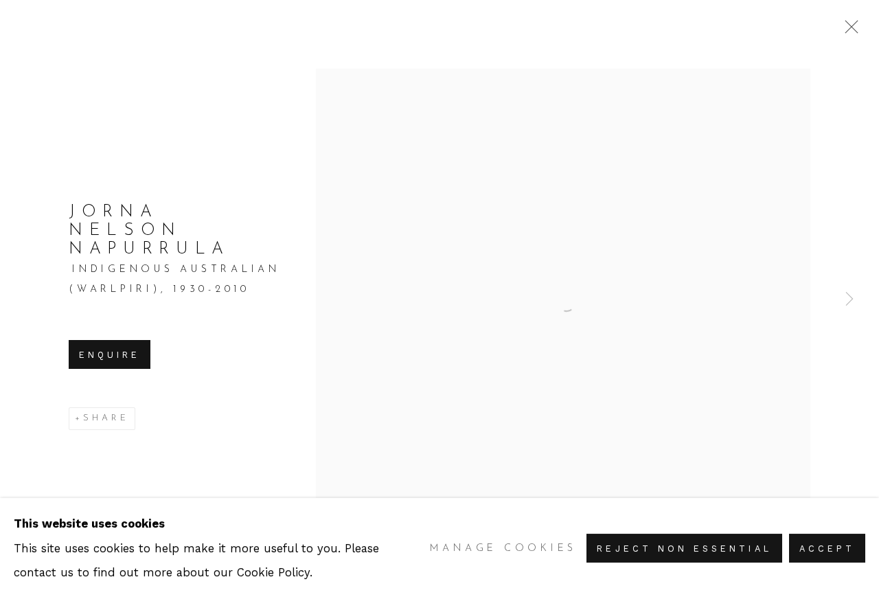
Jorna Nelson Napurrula (149, 231)
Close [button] (848, 31)
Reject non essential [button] (684, 549)
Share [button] (106, 418)
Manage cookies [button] (504, 548)
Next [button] (849, 299)
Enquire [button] (109, 355)
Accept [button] (827, 549)
